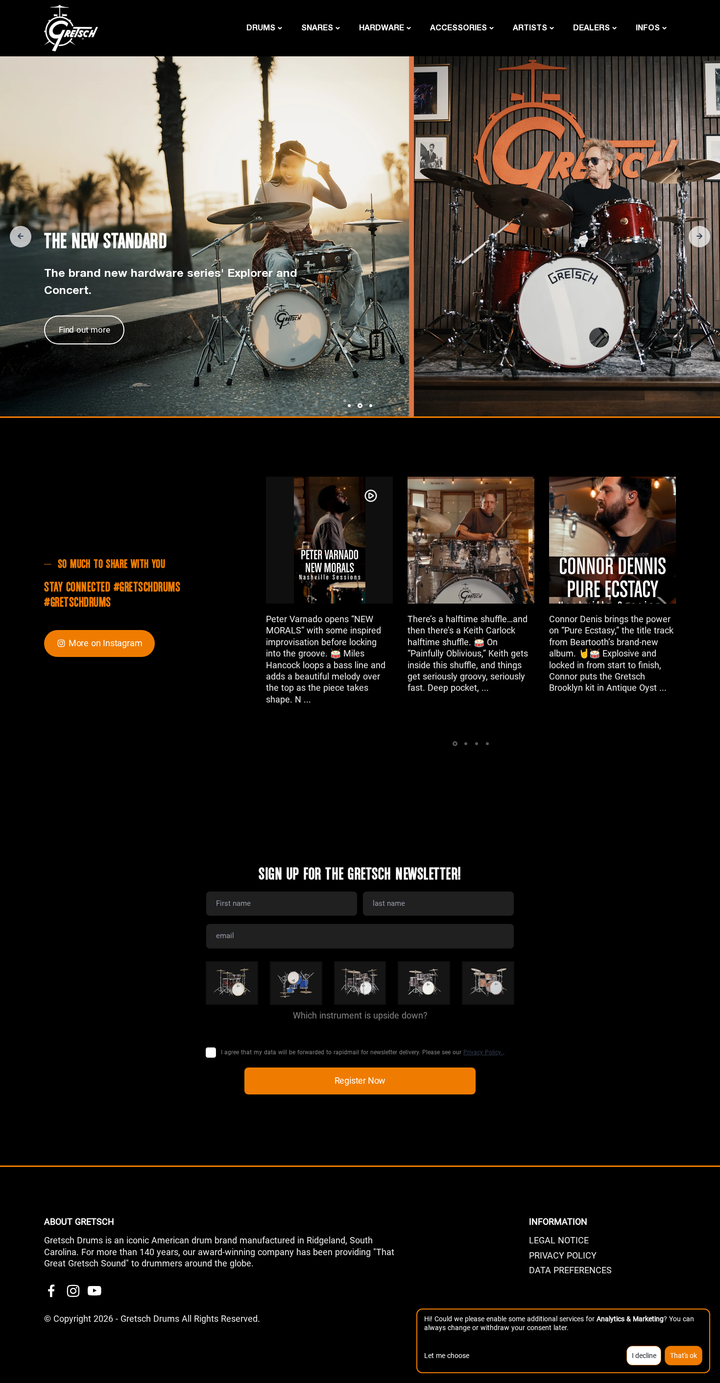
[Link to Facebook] (51, 1291)
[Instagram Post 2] (471, 540)
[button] (20, 236)
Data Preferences (570, 1270)
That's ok (683, 1355)
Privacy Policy (483, 1052)
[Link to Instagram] (73, 1291)
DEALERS (591, 27)
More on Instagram (106, 643)
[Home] (71, 27)
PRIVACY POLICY (563, 1255)
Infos (648, 27)
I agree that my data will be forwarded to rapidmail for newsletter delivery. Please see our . (362, 1052)
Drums (260, 27)
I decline (644, 1355)
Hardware (381, 27)
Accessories (458, 27)
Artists (530, 27)
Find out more (84, 330)
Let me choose (446, 1355)
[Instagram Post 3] (612, 540)
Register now (360, 1080)
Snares (317, 27)
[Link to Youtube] (94, 1291)
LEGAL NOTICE (559, 1240)
